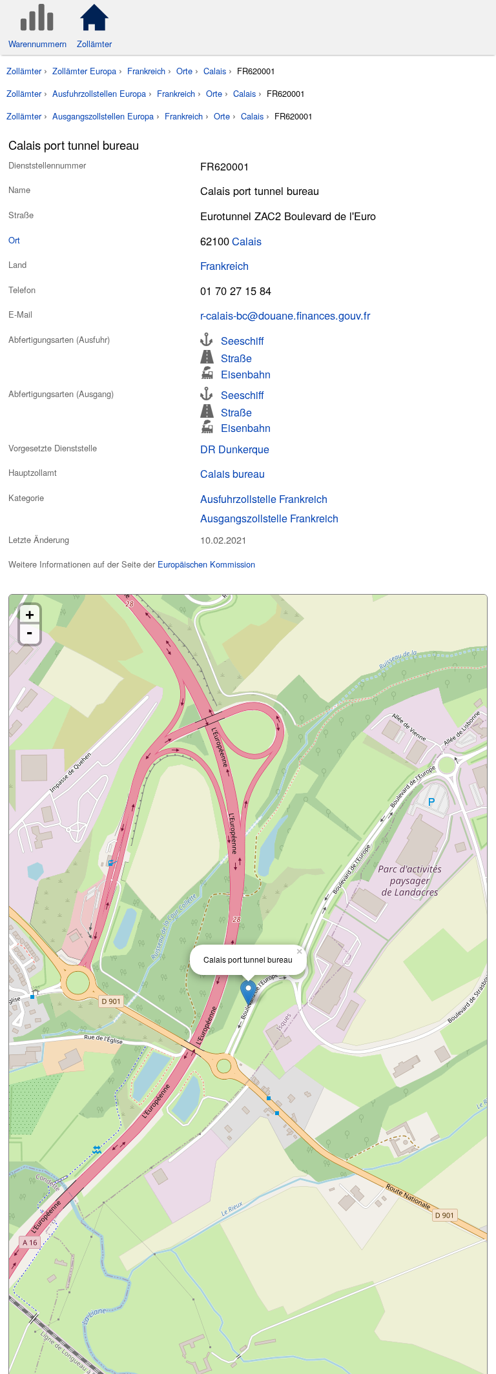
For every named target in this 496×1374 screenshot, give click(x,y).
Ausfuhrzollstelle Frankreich (263, 498)
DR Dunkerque (234, 448)
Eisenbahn (246, 373)
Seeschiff (242, 339)
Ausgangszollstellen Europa (103, 116)
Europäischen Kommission (206, 564)
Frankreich (146, 71)
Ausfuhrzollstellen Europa (99, 93)
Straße (236, 357)
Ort (14, 240)
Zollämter (23, 71)
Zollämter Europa (84, 71)
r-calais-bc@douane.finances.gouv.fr (285, 315)
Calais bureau (232, 473)
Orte (184, 71)
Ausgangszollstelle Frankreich (269, 518)
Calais (214, 71)
